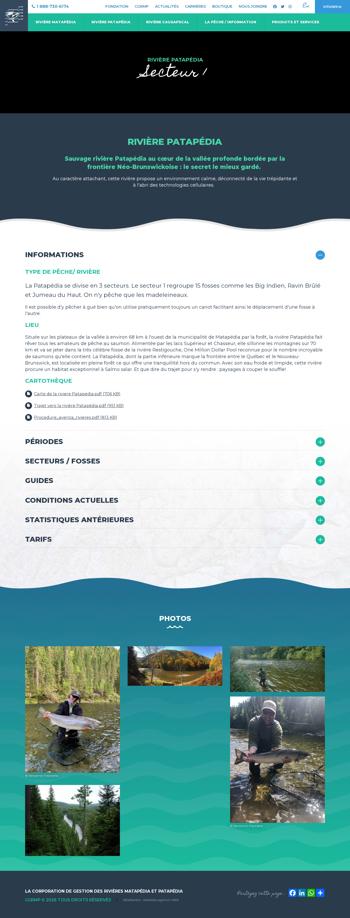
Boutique (222, 6)
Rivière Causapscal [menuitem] (167, 22)
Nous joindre (253, 6)
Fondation (116, 6)
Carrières (195, 6)
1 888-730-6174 (52, 6)
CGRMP (142, 6)
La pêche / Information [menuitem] (230, 22)
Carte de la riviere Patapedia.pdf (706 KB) (77, 393)
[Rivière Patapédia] (72, 820)
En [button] (306, 6)
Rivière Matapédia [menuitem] (56, 22)
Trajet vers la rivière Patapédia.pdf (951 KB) (79, 405)
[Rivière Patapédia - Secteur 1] (175, 665)
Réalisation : (151, 900)
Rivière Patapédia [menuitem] (110, 22)
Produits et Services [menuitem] (295, 22)
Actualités (167, 6)
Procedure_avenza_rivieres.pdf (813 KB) (75, 417)
